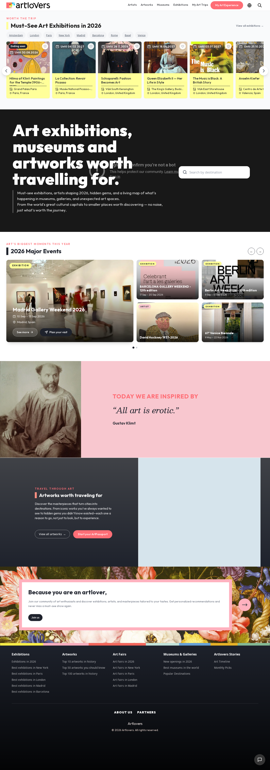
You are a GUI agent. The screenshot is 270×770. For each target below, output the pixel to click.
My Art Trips (200, 5)
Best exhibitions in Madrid (28, 686)
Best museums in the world (181, 667)
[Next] (263, 71)
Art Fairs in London (125, 680)
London (34, 35)
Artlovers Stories (227, 654)
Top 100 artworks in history (79, 673)
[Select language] (249, 5)
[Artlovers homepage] (28, 5)
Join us (35, 617)
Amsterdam (16, 35)
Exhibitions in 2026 (24, 661)
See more (23, 332)
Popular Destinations (176, 673)
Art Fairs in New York (126, 667)
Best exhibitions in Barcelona (30, 691)
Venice (141, 35)
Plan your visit (58, 332)
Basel (128, 35)
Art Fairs (119, 654)
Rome (114, 35)
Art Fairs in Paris (123, 673)
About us (123, 712)
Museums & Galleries (180, 654)
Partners (146, 712)
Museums (163, 5)
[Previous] (6, 71)
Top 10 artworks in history (79, 661)
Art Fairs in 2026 (123, 661)
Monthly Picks (223, 667)
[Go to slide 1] (133, 348)
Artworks (147, 5)
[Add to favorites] (45, 46)
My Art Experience (226, 5)
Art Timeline (222, 661)
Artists (132, 5)
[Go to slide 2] (136, 347)
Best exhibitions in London (28, 680)
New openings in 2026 (177, 661)
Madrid (81, 35)
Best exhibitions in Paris (27, 673)
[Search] (260, 5)
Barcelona (98, 35)
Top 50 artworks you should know (83, 667)
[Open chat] (259, 759)
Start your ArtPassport (93, 534)
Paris (49, 35)
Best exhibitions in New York (30, 667)
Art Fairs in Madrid (125, 686)
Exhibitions (180, 5)
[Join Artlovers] (244, 604)
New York (64, 35)
